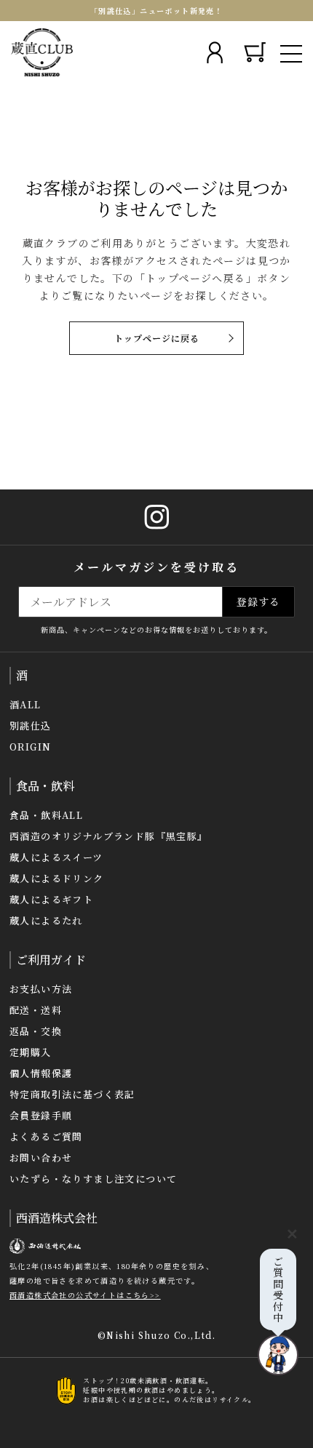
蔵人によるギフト (51, 899)
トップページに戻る (156, 338)
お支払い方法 (40, 989)
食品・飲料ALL (46, 815)
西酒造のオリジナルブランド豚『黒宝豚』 (108, 836)
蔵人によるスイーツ (56, 857)
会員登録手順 (40, 1115)
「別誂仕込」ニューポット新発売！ (156, 10)
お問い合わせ (40, 1157)
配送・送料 (35, 1010)
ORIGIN (30, 746)
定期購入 (30, 1052)
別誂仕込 (30, 725)
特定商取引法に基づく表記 (72, 1094)
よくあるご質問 (46, 1136)
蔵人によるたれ (46, 920)
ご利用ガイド (51, 959)
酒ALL (25, 704)
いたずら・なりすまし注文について (93, 1178)
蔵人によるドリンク (56, 878)
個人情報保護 (40, 1073)
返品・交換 (35, 1031)
